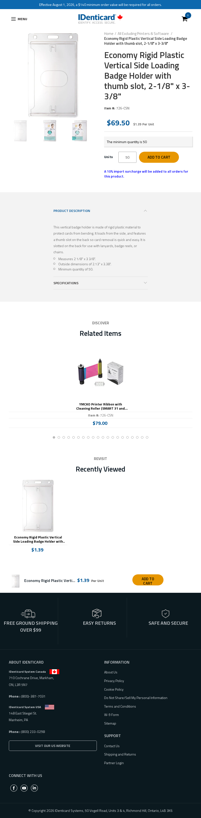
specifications (65, 282)
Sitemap (110, 723)
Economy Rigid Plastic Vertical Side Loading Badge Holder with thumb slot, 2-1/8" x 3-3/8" (38, 539)
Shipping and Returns (120, 754)
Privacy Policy (114, 680)
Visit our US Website (52, 745)
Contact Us (112, 745)
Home (108, 33)
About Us (110, 672)
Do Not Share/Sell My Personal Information (135, 697)
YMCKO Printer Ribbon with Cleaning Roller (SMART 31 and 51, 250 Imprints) (100, 406)
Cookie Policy (114, 689)
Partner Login (114, 762)
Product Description (71, 210)
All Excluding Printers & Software (144, 33)
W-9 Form (111, 714)
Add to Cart (159, 157)
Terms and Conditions (120, 706)
